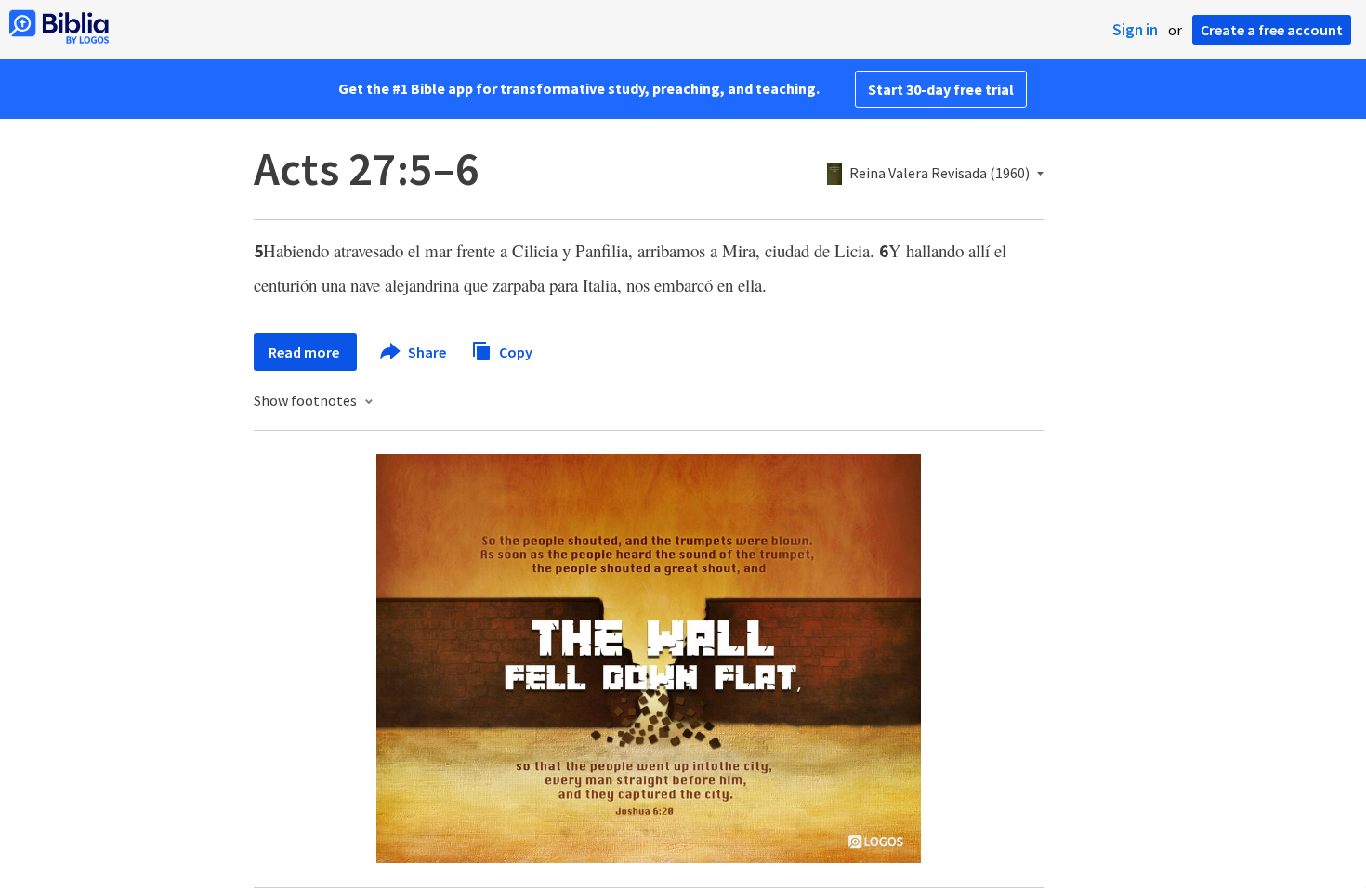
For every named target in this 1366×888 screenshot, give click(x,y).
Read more (305, 352)
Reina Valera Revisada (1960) (939, 173)
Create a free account (1272, 29)
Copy (514, 351)
